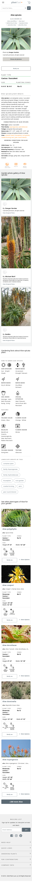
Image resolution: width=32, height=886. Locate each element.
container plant (9, 135)
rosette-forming (6, 137)
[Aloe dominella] (16, 706)
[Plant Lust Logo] (16, 2)
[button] (25, 8)
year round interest (21, 137)
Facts (16, 166)
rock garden (26, 135)
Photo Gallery (7, 167)
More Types (25, 167)
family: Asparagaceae (10, 469)
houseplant (18, 135)
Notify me (16, 68)
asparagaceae (13, 127)
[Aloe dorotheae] (16, 649)
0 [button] (29, 1)
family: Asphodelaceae (10, 475)
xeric (12, 137)
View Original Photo (9, 213)
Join (26, 830)
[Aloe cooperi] (16, 591)
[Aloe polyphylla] (16, 533)
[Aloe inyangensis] (16, 766)
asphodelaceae (22, 127)
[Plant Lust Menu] (3, 2)
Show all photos (16, 59)
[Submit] (29, 8)
